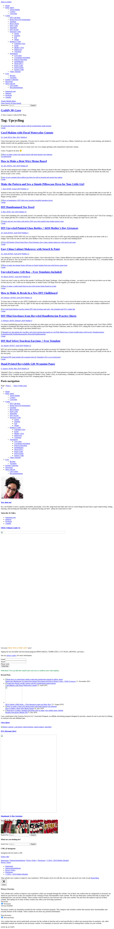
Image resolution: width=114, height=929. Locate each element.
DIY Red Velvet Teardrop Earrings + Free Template (30, 340)
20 (29, 277)
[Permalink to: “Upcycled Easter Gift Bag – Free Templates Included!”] (34, 265)
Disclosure (9, 81)
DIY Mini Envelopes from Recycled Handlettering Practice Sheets (38, 315)
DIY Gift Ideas (15, 18)
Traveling (13, 77)
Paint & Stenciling (20, 60)
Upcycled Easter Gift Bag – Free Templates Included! (31, 271)
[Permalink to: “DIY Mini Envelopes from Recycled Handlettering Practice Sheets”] (38, 309)
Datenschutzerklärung (17, 860)
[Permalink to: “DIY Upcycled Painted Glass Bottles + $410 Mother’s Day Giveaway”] (32, 221)
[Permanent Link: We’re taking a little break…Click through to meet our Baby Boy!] (13, 702)
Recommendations (16, 87)
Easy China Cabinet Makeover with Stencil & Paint (30, 249)
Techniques (14, 54)
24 (31, 298)
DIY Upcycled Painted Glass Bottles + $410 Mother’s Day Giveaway (39, 228)
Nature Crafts (19, 70)
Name (3, 662)
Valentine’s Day (19, 44)
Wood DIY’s (18, 64)
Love (7, 74)
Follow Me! (5, 857)
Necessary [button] (4, 901)
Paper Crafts (18, 66)
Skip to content (6, 2)
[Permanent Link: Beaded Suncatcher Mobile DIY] (34, 710)
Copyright (13, 14)
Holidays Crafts (15, 42)
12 (27, 189)
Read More (95, 878)
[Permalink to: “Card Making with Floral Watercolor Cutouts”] (26, 126)
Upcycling (18, 56)
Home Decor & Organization (20, 20)
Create (7, 16)
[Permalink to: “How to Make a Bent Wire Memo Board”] (26, 154)
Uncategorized (6, 156)
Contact (12, 12)
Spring (16, 34)
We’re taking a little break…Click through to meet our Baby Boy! (28, 704)
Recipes (12, 76)
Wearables (13, 28)
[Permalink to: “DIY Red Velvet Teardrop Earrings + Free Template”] (57, 334)
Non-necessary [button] (6, 915)
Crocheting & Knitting (22, 58)
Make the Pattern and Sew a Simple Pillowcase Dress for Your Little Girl (42, 184)
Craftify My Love (11, 110)
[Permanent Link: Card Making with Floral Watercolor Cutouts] (30, 683)
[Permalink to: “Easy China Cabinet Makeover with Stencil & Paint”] (38, 242)
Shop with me (10, 83)
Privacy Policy (31, 860)
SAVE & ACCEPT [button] (8, 927)
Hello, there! (9, 8)
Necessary (7, 904)
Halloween (18, 50)
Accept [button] (88, 878)
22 (30, 346)
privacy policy (12, 655)
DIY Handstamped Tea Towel (17, 207)
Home (7, 6)
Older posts (23, 386)
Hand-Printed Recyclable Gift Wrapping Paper (28, 363)
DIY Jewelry (14, 30)
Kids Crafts (14, 26)
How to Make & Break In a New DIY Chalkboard (29, 292)
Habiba (23, 137)
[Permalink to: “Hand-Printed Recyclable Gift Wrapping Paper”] (31, 357)
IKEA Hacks (14, 24)
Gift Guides (14, 85)
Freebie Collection (11, 79)
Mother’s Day (19, 48)
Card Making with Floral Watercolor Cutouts (27, 132)
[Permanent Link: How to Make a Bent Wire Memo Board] (31, 706)
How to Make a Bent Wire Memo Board (24, 161)
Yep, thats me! (6, 502)
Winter (16, 40)
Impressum (5, 860)
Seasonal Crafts (15, 32)
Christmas (17, 52)
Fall (15, 38)
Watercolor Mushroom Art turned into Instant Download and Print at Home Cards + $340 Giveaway (40, 681)
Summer (17, 36)
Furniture (13, 22)
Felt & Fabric (19, 68)
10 (25, 212)
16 (28, 369)
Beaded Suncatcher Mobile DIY (16, 712)
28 (27, 166)
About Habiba (15, 10)
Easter (16, 46)
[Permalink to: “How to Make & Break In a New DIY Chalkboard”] (28, 286)
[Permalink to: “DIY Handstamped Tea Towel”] (27, 200)
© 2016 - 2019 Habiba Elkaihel (58, 860)
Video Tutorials (15, 72)
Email (3, 659)
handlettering (18, 62)
